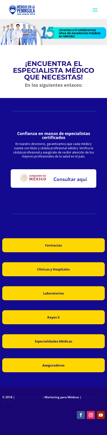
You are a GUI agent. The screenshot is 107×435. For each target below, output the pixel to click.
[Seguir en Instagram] (91, 415)
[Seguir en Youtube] (101, 415)
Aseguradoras (53, 365)
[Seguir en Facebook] (81, 415)
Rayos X (53, 317)
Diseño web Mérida (29, 397)
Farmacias (53, 245)
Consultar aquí (70, 179)
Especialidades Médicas (53, 341)
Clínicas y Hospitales (53, 269)
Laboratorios (53, 293)
